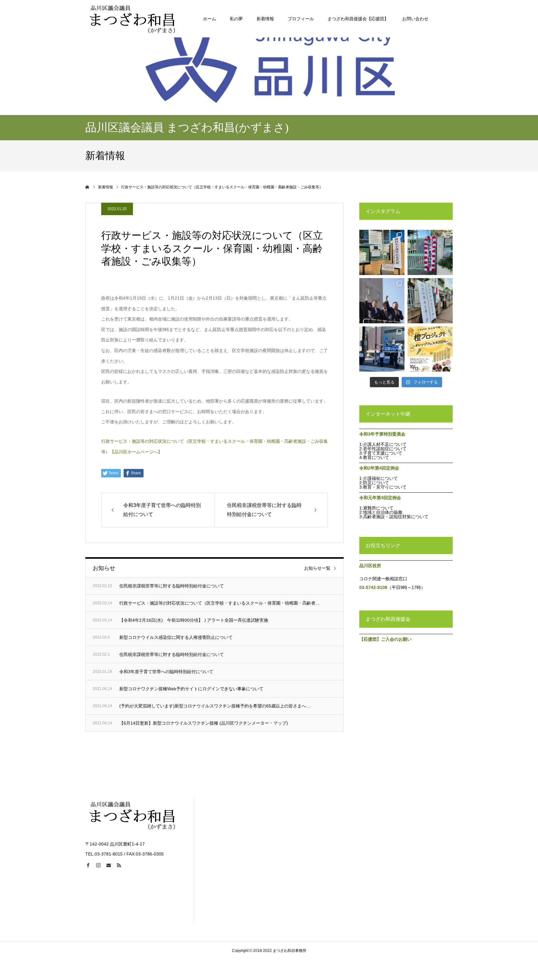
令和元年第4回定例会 (380, 497)
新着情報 (265, 18)
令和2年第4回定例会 (379, 468)
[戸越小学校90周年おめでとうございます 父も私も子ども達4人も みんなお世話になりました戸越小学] (430, 300)
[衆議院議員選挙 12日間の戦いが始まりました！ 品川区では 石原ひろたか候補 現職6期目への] (381, 349)
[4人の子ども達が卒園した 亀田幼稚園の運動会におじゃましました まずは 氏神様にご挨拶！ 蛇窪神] (430, 252)
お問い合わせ (415, 18)
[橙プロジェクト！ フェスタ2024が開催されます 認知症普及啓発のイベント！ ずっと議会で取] (430, 349)
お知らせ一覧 (317, 568)
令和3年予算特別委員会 (382, 434)
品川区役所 (370, 565)
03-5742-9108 (373, 587)
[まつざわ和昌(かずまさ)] (132, 18)
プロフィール (301, 18)
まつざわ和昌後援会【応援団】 (358, 18)
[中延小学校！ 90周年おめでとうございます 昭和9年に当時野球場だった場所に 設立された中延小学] (381, 252)
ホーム (209, 18)
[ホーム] (87, 187)
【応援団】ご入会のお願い (385, 639)
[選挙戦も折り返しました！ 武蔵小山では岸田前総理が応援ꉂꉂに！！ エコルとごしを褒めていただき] (381, 300)
